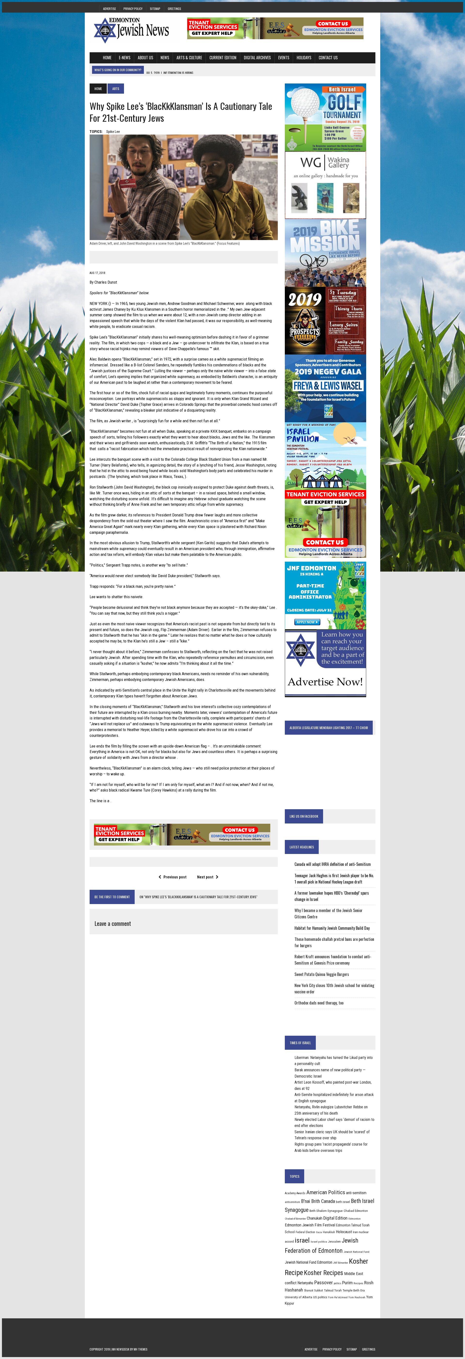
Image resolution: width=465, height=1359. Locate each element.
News (165, 57)
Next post (205, 877)
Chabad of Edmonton (295, 1218)
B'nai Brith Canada (318, 1201)
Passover (323, 1282)
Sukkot (318, 1290)
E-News (124, 57)
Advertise (109, 9)
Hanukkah (329, 1232)
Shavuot (308, 1290)
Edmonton (355, 1218)
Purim (347, 1282)
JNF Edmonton (340, 1262)
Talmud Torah (333, 1290)
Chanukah (314, 1218)
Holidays (304, 57)
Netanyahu (305, 1283)
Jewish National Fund (356, 1251)
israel (302, 1240)
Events (283, 57)
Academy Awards (295, 1193)
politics (337, 1283)
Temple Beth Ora (354, 1290)
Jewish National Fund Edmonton (308, 1262)
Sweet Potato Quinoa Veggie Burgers (321, 974)
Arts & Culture (189, 57)
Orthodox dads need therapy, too (318, 1003)
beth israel (343, 1202)
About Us (145, 57)
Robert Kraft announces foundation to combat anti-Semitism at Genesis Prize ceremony (332, 960)
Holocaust (344, 1231)
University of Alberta (298, 1297)
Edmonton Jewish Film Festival (310, 1225)
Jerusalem (334, 1241)
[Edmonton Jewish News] (135, 30)
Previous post (174, 877)
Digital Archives (257, 57)
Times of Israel (300, 1042)
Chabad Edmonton (356, 1211)
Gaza (319, 1232)
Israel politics (319, 1241)
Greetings (174, 9)
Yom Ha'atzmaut (338, 1297)
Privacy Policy (133, 9)
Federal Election (305, 1232)
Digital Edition (335, 1218)
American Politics (325, 1192)
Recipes (358, 1283)
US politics (320, 1297)
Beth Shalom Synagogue (326, 1211)
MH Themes (140, 1349)
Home (107, 57)
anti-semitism (356, 1193)
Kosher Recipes (323, 1273)
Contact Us (328, 57)
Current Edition (222, 57)
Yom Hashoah (357, 1297)
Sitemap (155, 9)
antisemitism (292, 1202)
